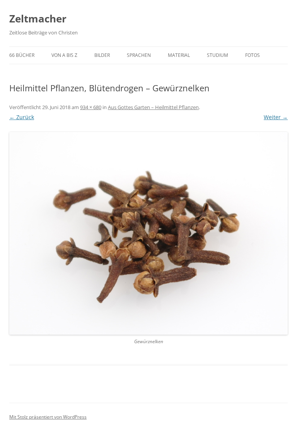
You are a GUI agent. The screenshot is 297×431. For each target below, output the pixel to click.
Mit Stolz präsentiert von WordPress (48, 417)
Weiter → (276, 117)
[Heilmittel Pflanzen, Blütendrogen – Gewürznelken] (148, 233)
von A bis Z (64, 55)
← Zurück (21, 117)
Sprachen (139, 55)
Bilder (102, 55)
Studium (217, 55)
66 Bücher (21, 55)
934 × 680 (90, 107)
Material (179, 55)
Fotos (252, 55)
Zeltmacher (38, 19)
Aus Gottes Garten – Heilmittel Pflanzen (153, 107)
